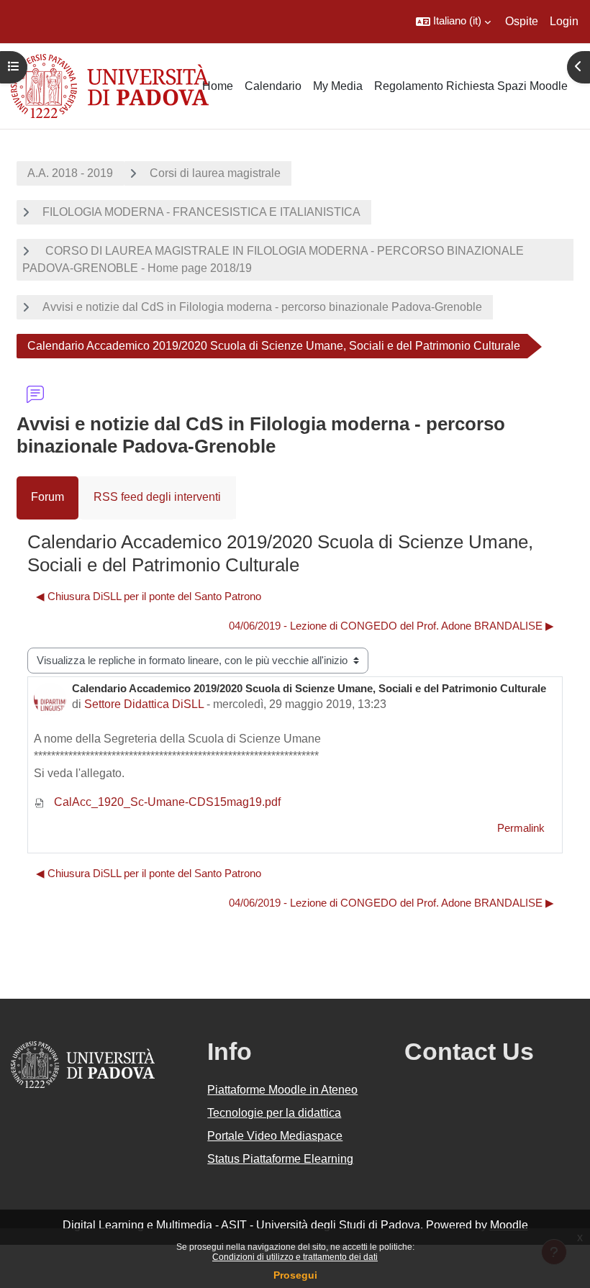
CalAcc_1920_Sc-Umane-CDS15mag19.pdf (166, 802)
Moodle (509, 1225)
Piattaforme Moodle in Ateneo (282, 1090)
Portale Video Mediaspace (274, 1136)
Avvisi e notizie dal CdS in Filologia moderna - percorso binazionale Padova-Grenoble (262, 307)
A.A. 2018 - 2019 (70, 173)
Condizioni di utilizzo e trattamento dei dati (295, 1257)
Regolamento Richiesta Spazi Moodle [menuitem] (471, 86)
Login (564, 21)
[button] (453, 21)
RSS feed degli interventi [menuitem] (157, 497)
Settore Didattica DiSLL (144, 704)
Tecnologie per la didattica (274, 1113)
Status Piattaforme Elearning (280, 1159)
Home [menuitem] (217, 86)
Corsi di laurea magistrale (215, 173)
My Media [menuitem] (338, 86)
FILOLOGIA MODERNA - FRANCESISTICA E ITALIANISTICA (201, 212)
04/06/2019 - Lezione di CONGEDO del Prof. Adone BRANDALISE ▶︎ (391, 626)
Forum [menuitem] (47, 497)
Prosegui (295, 1275)
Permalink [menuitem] (521, 828)
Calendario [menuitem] (273, 86)
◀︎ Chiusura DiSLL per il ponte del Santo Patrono (148, 596)
